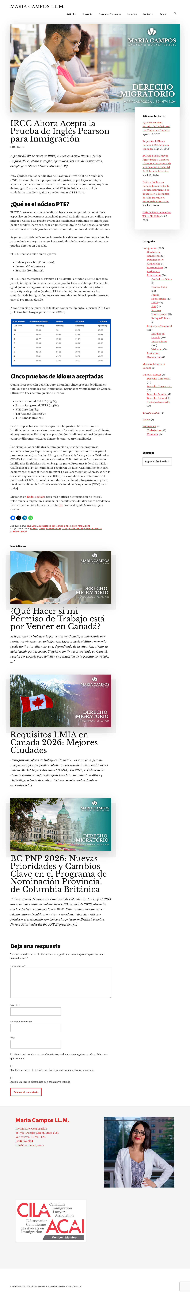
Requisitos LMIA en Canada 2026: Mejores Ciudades (54, 742)
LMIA (154, 302)
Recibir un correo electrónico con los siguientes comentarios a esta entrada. (52, 1070)
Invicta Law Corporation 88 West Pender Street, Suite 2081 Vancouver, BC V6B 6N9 (37, 1132)
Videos (146, 419)
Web (12, 1038)
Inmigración (58, 526)
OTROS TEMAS (151, 374)
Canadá (34, 529)
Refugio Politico (160, 318)
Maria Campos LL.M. (37, 6)
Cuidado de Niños (161, 279)
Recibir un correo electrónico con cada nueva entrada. (40, 1082)
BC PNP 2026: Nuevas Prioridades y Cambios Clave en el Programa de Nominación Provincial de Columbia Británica (58, 874)
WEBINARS (149, 426)
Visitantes (157, 349)
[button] (175, 13)
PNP (153, 306)
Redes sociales (36, 496)
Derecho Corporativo (159, 386)
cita (60, 505)
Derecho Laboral (157, 398)
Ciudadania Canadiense (39, 526)
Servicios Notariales (158, 402)
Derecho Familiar (157, 394)
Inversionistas (155, 267)
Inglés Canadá (75, 529)
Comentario (17, 966)
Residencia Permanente (78, 526)
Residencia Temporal (159, 326)
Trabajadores (159, 341)
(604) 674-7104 (24, 1141)
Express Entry (53, 529)
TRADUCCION (151, 412)
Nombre (15, 1005)
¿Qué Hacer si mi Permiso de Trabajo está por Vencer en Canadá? (57, 618)
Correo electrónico (21, 1021)
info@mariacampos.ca (30, 1145)
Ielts (64, 529)
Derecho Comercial (158, 378)
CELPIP (42, 529)
